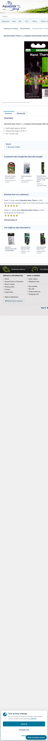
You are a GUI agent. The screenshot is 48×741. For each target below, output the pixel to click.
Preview (11, 173)
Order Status (33, 279)
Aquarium (5, 21)
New (14, 21)
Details (33, 719)
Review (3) (21, 113)
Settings (24, 736)
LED (19, 21)
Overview (8, 113)
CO (26, 21)
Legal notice (9, 292)
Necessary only (24, 730)
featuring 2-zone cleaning (25, 252)
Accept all (24, 724)
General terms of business (14, 281)
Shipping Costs (34, 281)
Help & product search (36, 737)
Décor (35, 21)
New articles (33, 286)
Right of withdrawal (11, 297)
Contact (7, 289)
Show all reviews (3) (10, 220)
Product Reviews (34, 291)
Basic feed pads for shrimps (10, 181)
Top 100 (31, 289)
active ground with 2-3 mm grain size (27, 181)
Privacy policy (9, 287)
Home (7, 279)
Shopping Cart (34, 294)
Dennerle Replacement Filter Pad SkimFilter (11, 248)
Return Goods (10, 284)
